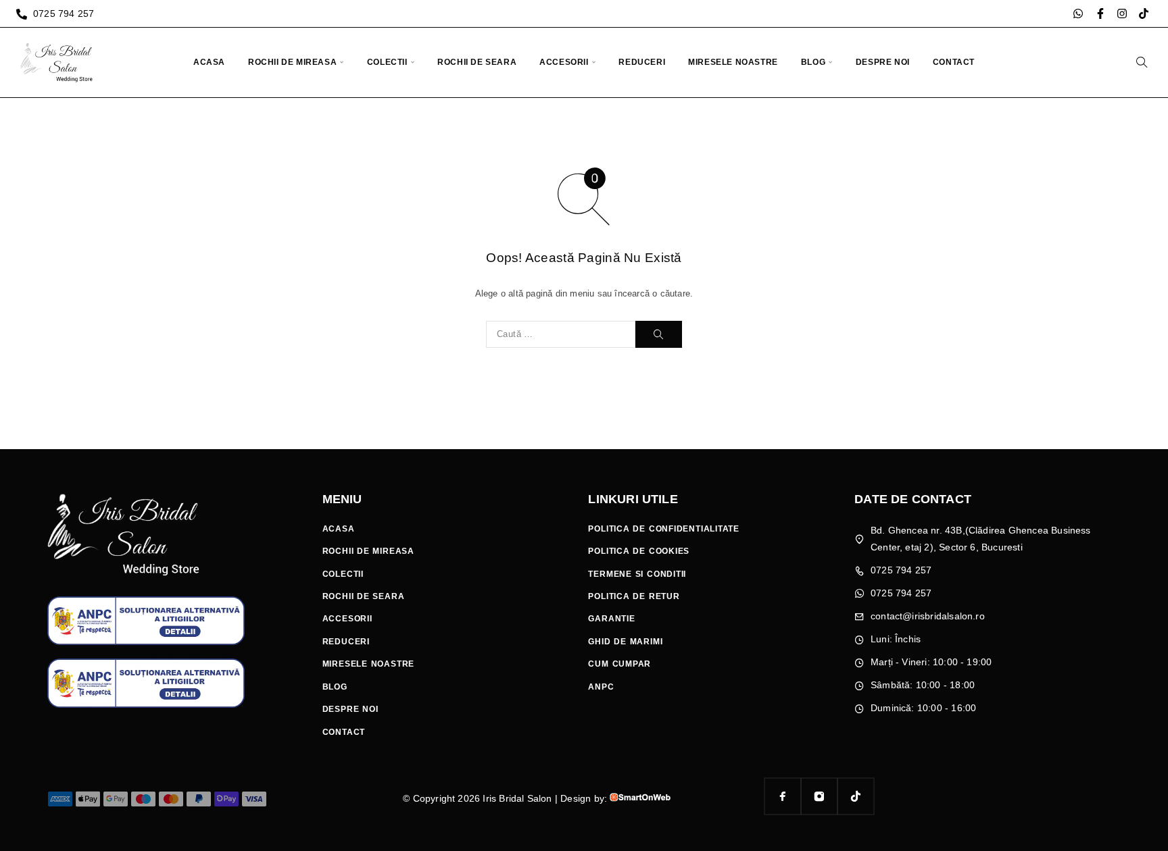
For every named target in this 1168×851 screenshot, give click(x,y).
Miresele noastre (733, 62)
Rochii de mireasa (292, 62)
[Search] (1141, 62)
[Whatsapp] (1078, 13)
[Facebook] (782, 796)
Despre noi (883, 62)
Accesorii (563, 62)
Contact (954, 62)
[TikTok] (855, 796)
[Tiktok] (1143, 13)
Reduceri (641, 62)
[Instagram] (1122, 13)
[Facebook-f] (1100, 13)
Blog (813, 62)
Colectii (387, 62)
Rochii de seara (476, 62)
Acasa (209, 62)
